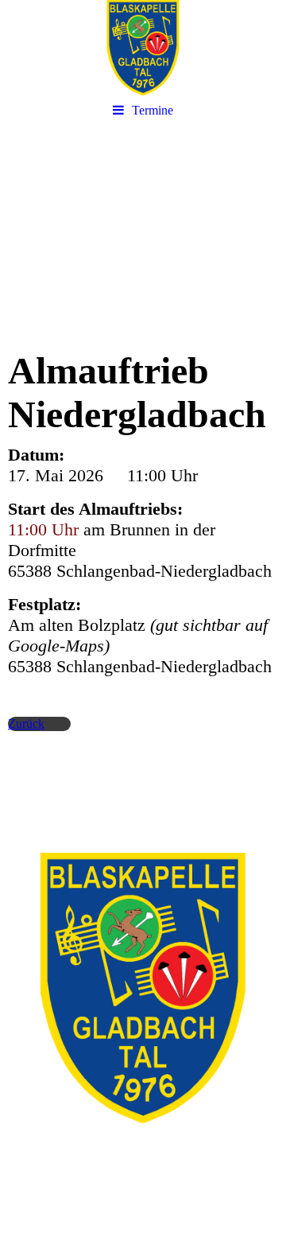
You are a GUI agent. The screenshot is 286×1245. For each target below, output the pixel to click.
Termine (152, 110)
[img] (143, 47)
